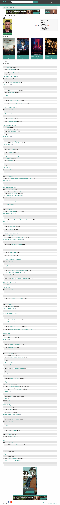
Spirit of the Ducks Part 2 (13, 465)
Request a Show (47, 502)
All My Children (6, 426)
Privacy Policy (53, 503)
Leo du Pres (8, 428)
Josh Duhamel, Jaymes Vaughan (16, 299)
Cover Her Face (11, 152)
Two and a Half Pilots (12, 211)
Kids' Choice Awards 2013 (15, 419)
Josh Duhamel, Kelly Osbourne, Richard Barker (18, 245)
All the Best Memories (12, 131)
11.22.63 (18, 56)
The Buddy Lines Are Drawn (13, 90)
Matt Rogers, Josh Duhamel (13, 80)
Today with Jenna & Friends (9, 76)
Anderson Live (6, 287)
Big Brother (5, 391)
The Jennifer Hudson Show (9, 107)
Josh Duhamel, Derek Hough (13, 111)
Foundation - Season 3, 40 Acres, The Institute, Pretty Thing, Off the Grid (21, 329)
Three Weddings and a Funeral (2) (14, 344)
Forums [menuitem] (41, 4)
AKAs (10, 17)
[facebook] (35, 25)
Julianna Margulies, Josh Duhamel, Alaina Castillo (19, 270)
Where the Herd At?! (12, 185)
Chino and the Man (12, 337)
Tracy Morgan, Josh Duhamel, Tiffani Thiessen (17, 103)
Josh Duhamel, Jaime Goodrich (14, 100)
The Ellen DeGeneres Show (9, 351)
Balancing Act (11, 89)
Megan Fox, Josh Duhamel (14, 193)
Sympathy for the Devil (12, 252)
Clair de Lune (11, 132)
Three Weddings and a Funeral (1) (14, 345)
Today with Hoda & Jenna (9, 187)
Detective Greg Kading (10, 204)
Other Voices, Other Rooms (13, 227)
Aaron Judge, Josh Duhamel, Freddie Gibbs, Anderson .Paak (20, 276)
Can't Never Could (12, 72)
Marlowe (8, 127)
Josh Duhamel (11, 78)
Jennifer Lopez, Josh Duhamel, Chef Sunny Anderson (17, 191)
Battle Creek (6, 248)
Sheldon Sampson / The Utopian (11, 146)
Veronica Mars (6, 333)
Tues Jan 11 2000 (14, 431)
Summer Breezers (12, 162)
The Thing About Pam (8, 114)
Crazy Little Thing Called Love (14, 386)
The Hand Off (11, 255)
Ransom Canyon (6, 56)
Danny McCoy (9, 341)
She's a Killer (11, 118)
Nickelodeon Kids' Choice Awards (11, 414)
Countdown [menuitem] (36, 4)
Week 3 (11, 412)
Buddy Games (6, 84)
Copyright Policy (48, 503)
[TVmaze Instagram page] (10, 502)
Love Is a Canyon (12, 69)
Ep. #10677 (13, 438)
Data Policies (54, 502)
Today (4, 440)
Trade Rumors (11, 163)
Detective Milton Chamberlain (11, 250)
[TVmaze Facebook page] (8, 502)
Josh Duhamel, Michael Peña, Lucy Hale (17, 357)
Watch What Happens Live (9, 313)
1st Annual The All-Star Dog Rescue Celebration (18, 263)
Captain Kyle (10, 209)
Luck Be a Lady (11, 388)
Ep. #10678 (13, 436)
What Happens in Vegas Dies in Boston (15, 389)
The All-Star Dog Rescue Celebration (12, 259)
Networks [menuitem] (11, 4)
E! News (5, 373)
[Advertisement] (23, 11)
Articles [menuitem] (22, 4)
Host (7, 86)
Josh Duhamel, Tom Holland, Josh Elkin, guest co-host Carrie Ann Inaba (20, 219)
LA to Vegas (5, 207)
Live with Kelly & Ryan (8, 213)
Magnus (10, 335)
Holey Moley (6, 180)
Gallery (7, 17)
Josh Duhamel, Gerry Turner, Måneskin (17, 366)
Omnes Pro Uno (11, 150)
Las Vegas (47, 56)
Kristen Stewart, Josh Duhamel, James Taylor (18, 370)
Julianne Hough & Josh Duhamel (14, 319)
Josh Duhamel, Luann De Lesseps (16, 298)
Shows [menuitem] (4, 4)
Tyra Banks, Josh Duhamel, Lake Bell (15, 82)
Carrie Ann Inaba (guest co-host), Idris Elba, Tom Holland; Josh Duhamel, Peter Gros (22, 218)
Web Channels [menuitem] (17, 4)
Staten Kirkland (9, 67)
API (40, 502)
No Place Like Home (12, 71)
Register (55, 2)
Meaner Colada (11, 92)
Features (37, 502)
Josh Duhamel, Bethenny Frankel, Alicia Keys (18, 358)
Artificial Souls (11, 129)
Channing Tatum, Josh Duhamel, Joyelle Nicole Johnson (20, 278)
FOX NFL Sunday (7, 405)
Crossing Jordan (6, 382)
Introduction (10, 407)
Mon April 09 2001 (14, 430)
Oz (7, 310)
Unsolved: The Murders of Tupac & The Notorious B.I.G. (16, 202)
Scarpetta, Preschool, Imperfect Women (16, 326)
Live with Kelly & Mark (8, 96)
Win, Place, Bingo (12, 347)
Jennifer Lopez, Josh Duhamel (14, 379)
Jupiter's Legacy (6, 144)
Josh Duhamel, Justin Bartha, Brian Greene (18, 237)
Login (51, 2)
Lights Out (11, 160)
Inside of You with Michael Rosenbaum (12, 195)
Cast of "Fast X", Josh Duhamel (14, 378)
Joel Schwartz (9, 116)
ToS (56, 503)
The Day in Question (12, 226)
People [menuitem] (7, 4)
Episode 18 (11, 396)
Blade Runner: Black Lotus (35, 56)
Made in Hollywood (7, 321)
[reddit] (36, 25)
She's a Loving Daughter (13, 121)
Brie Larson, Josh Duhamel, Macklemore (17, 368)
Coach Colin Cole (9, 158)
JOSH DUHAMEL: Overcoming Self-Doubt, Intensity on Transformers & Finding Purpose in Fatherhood (25, 199)
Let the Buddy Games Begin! (13, 458)
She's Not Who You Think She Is (14, 119)
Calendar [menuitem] (31, 4)
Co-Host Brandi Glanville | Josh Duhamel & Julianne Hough (19, 291)
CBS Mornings (6, 136)
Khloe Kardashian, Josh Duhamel (16, 244)
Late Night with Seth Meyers (10, 266)
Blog (43, 502)
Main (4, 17)
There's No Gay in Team (13, 171)
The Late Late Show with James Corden (12, 239)
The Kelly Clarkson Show (9, 174)
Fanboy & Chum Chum (8, 308)
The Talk (5, 294)
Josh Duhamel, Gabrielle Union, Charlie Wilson (18, 280)
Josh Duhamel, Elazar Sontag (15, 142)
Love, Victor (5, 167)
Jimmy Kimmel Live (7, 362)
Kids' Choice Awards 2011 (15, 423)
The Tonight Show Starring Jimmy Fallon (12, 272)
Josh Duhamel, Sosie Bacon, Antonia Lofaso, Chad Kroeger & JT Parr (20, 178)
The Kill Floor (11, 229)
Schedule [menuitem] (26, 4)
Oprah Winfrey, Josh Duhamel (16, 141)
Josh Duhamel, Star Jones (14, 402)
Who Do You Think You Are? (9, 302)
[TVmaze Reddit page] (11, 502)
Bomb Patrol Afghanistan (9, 282)
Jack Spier (10, 169)
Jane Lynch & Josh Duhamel (14, 318)
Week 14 (11, 409)
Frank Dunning (9, 224)
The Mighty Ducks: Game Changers (11, 156)
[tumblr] (38, 25)
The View (5, 398)
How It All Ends (11, 149)
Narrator (8, 284)
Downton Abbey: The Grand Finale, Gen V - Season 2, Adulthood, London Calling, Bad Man (24, 327)
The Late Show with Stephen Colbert (12, 233)
